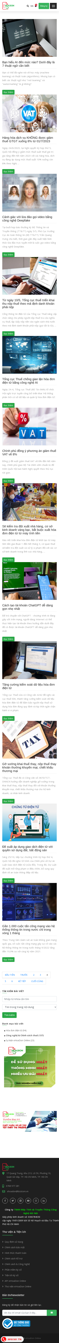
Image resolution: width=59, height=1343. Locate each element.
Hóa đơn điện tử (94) (15, 1030)
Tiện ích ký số (11, 1275)
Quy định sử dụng (14, 1241)
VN (31, 6)
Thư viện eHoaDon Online (18, 1286)
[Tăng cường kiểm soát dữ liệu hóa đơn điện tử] (29, 660)
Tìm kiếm (9, 1015)
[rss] (20, 1200)
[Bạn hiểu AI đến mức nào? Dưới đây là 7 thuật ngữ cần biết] (29, 37)
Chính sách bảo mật (15, 1247)
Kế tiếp (22, 981)
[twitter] (12, 1200)
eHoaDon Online (33, 1338)
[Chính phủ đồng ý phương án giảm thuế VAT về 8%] (29, 426)
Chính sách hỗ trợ (13, 1258)
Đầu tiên (10, 974)
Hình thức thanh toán (15, 1252)
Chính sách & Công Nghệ (17, 1264)
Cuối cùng (37, 981)
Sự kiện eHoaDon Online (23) (19, 1040)
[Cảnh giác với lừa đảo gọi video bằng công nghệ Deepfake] (29, 192)
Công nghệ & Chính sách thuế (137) (24, 1035)
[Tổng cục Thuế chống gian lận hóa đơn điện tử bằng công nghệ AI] (29, 354)
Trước (24, 974)
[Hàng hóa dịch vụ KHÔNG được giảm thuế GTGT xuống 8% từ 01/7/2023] (29, 113)
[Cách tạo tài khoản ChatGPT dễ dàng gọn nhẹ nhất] (29, 580)
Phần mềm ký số (13, 1269)
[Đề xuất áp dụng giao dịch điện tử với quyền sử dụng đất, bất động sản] (29, 822)
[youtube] (28, 1200)
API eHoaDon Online (15, 1280)
